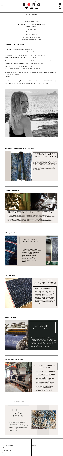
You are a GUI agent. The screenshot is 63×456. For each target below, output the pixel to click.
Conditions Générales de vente (8, 443)
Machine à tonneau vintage (32, 37)
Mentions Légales (5, 447)
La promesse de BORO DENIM (31, 39)
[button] (2, 6)
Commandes (35, 447)
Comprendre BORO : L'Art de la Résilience (31, 24)
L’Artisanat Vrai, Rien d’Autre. (31, 21)
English (3, 452)
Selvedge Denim (31, 29)
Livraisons (34, 445)
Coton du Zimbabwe (31, 26)
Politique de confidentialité (8, 445)
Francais (3, 455)
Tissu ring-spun (31, 32)
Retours (34, 443)
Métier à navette (31, 34)
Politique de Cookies (6, 450)
